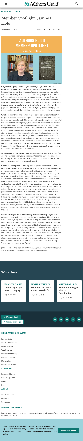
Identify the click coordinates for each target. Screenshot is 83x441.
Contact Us (5, 402)
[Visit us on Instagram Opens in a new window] (55, 319)
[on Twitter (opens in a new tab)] (45, 29)
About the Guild (7, 394)
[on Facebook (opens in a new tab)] (50, 29)
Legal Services (7, 346)
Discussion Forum (8, 364)
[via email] (59, 29)
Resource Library (8, 374)
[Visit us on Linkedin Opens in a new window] (79, 319)
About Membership (9, 342)
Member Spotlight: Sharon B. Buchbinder (69, 290)
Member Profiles (8, 357)
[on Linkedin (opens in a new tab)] (54, 29)
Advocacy (5, 398)
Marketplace (6, 361)
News (3, 381)
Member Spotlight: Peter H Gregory (13, 289)
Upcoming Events (8, 378)
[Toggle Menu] (6, 3)
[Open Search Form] (76, 3)
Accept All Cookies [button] (68, 431)
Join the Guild (6, 339)
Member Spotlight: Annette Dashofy (41, 289)
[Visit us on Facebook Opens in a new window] (73, 319)
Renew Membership (9, 353)
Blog (3, 385)
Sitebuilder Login (13, 322)
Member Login (12, 317)
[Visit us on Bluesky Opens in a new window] (67, 319)
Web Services (6, 350)
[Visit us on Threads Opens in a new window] (61, 319)
